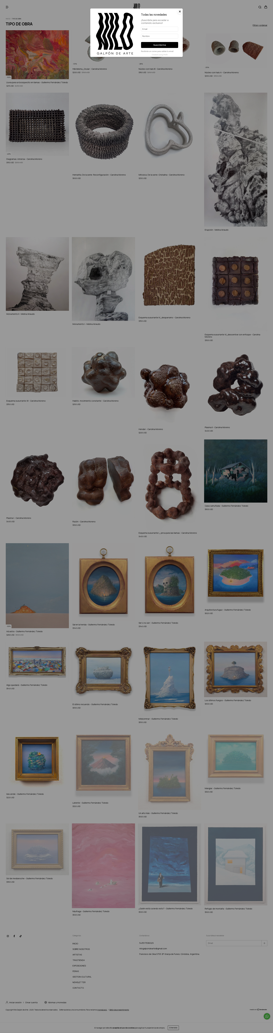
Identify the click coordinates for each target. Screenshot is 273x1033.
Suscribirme (159, 45)
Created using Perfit (160, 55)
